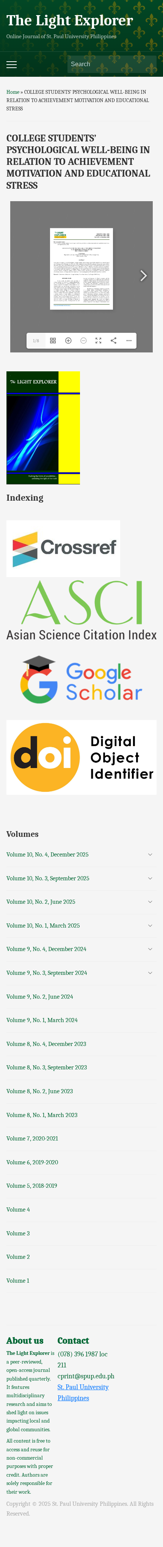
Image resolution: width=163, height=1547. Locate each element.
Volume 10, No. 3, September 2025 (47, 878)
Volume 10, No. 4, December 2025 (47, 854)
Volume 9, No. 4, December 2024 (46, 949)
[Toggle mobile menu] (11, 64)
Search (147, 64)
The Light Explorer (69, 20)
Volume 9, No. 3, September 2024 (46, 973)
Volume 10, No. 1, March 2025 (43, 925)
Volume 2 (18, 1257)
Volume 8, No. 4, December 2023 (46, 1044)
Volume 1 (17, 1280)
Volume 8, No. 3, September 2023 (46, 1067)
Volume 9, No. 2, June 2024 (39, 996)
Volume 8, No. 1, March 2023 (41, 1115)
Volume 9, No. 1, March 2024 (42, 1020)
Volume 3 (18, 1233)
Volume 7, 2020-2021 (32, 1138)
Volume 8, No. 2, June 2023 (39, 1091)
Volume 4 (18, 1209)
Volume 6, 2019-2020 (32, 1162)
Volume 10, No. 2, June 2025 (40, 901)
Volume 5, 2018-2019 (31, 1185)
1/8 (36, 340)
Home (12, 92)
